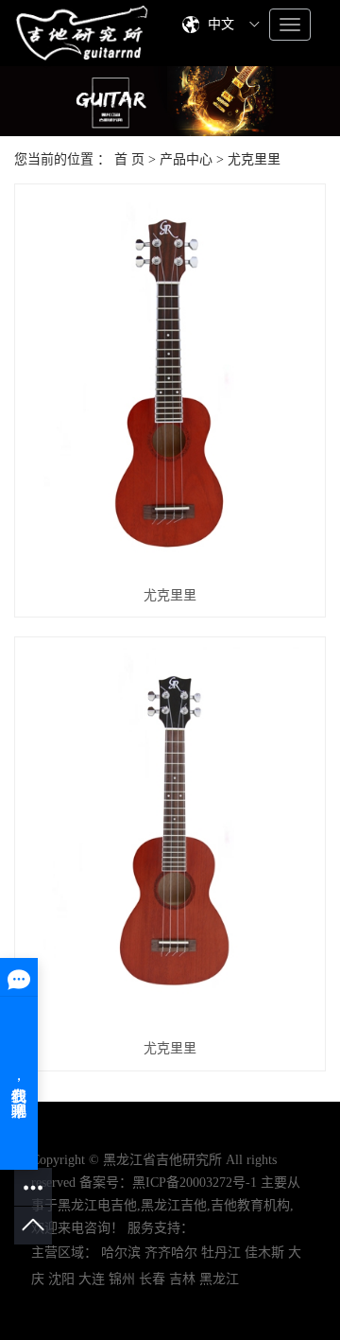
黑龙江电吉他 (97, 1205)
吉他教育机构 (250, 1205)
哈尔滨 (121, 1252)
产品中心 (186, 159)
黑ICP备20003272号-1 (194, 1182)
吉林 (182, 1279)
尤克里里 (254, 159)
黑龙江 (219, 1279)
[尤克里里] (170, 384)
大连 (91, 1279)
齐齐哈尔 (170, 1252)
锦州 (122, 1279)
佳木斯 (264, 1252)
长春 (152, 1279)
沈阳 (61, 1279)
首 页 (129, 159)
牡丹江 (221, 1252)
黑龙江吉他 (174, 1205)
